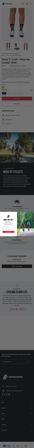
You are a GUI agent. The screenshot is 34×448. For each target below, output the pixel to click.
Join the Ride (8, 231)
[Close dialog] (33, 212)
